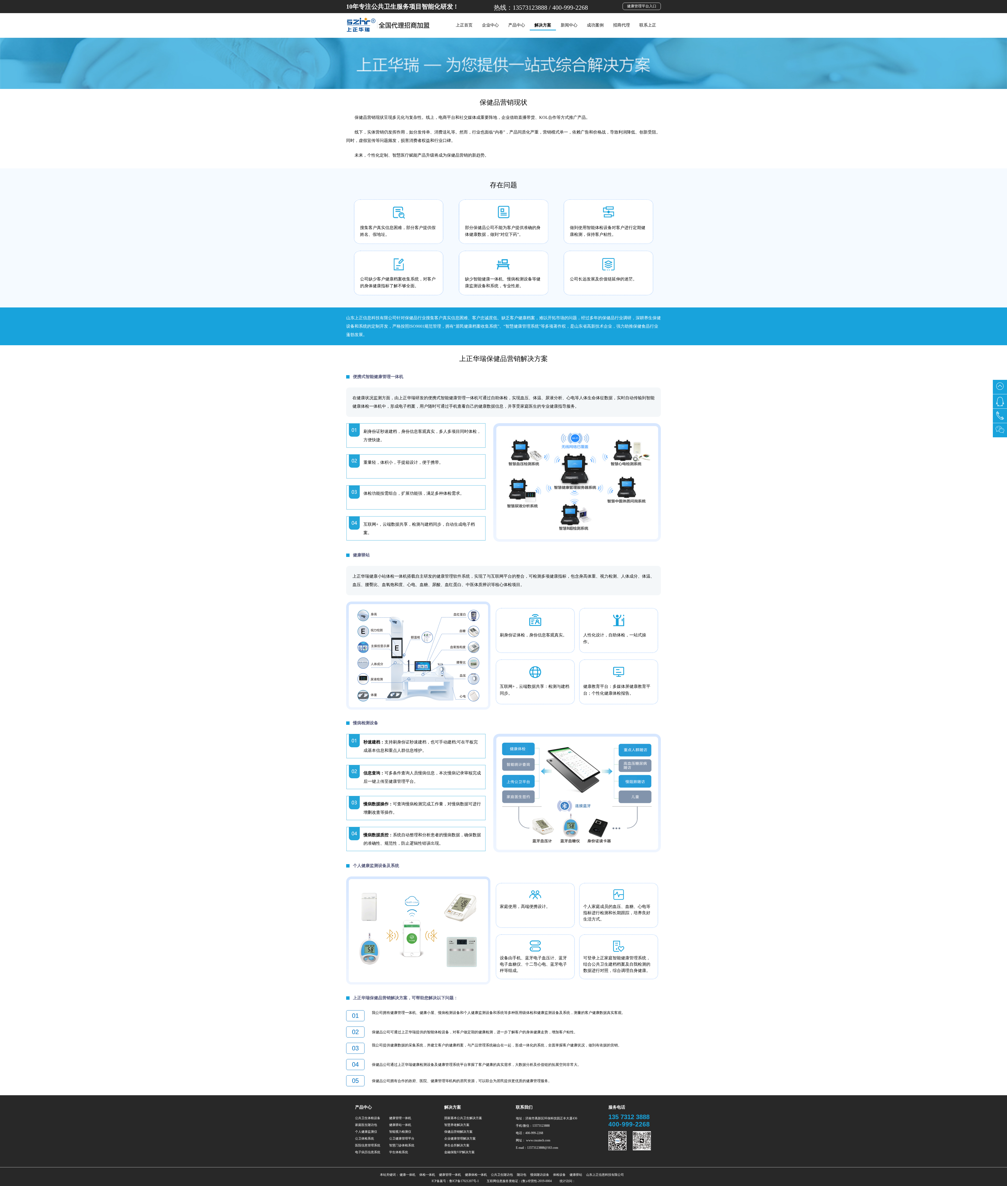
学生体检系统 (398, 1152)
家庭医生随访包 (366, 1125)
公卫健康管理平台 (401, 1138)
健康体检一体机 (476, 1175)
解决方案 (542, 25)
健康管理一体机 (400, 1118)
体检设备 (559, 1175)
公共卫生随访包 (502, 1175)
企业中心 (490, 25)
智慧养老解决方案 (456, 1125)
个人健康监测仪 (366, 1132)
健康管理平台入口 (641, 6)
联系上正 (647, 25)
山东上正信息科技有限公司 (605, 1175)
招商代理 (621, 25)
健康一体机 (407, 1175)
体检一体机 (427, 1175)
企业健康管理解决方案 (460, 1138)
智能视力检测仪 (400, 1132)
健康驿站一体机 (400, 1125)
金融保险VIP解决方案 (459, 1152)
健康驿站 (576, 1175)
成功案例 (595, 25)
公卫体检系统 (364, 1138)
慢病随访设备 (539, 1175)
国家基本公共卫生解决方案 (463, 1118)
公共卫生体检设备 (367, 1118)
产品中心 (516, 25)
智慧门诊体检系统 (401, 1145)
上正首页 (464, 25)
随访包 (521, 1175)
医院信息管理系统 (367, 1145)
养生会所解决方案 (456, 1145)
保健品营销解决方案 (458, 1132)
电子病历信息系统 (367, 1152)
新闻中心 (569, 25)
